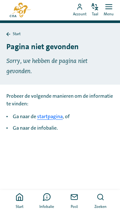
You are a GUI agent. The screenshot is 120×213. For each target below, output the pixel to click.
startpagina (50, 116)
